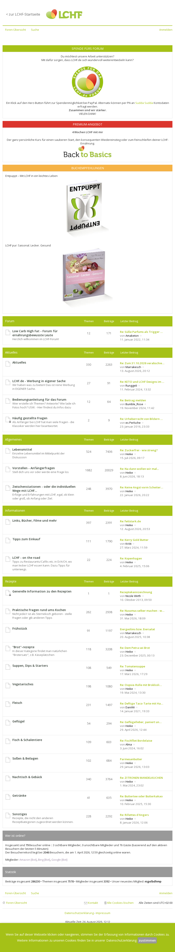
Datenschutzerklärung (79, 913)
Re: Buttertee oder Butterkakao (141, 796)
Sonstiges (19, 814)
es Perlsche (133, 423)
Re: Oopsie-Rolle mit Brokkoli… (141, 685)
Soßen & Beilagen (25, 758)
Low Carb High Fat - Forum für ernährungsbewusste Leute (35, 333)
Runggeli (131, 385)
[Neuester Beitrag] (140, 336)
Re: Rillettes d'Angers (134, 815)
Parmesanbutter (131, 759)
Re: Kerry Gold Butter (134, 540)
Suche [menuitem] (35, 30)
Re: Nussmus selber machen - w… (142, 611)
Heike (129, 454)
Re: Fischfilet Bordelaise (136, 740)
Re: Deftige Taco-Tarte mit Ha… (141, 703)
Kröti (128, 544)
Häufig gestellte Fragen (29, 418)
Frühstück (19, 628)
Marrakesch (133, 367)
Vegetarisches (22, 684)
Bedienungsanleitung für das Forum (39, 399)
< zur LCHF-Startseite (23, 14)
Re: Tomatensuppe (132, 666)
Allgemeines (13, 439)
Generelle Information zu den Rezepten (41, 591)
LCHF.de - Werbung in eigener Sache (39, 381)
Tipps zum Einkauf (26, 539)
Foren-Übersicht (16, 903)
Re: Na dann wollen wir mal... (139, 469)
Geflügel (18, 721)
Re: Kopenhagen (131, 558)
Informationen (15, 510)
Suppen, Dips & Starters (30, 666)
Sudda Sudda (144, 103)
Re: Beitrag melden (133, 400)
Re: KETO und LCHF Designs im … (142, 382)
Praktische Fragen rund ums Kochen (39, 610)
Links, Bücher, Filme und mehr (34, 520)
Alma (128, 744)
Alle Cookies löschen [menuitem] (120, 903)
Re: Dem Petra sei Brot (135, 648)
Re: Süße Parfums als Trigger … (141, 332)
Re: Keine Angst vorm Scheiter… (141, 487)
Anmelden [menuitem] (165, 30)
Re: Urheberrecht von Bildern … (141, 419)
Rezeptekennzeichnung (136, 592)
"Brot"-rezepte (23, 647)
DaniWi (130, 707)
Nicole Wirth (133, 596)
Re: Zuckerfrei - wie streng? (139, 450)
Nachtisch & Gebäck (27, 777)
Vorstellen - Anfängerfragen (33, 468)
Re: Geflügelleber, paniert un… (141, 722)
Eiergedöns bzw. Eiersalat (137, 629)
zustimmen (147, 940)
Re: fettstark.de (130, 521)
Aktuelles (11, 352)
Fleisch (17, 703)
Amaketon (132, 336)
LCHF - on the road (26, 558)
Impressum (103, 913)
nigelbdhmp (153, 881)
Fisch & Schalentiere (27, 740)
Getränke (19, 795)
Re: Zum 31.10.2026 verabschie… (142, 363)
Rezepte (10, 581)
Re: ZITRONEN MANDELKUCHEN (141, 778)
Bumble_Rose (134, 404)
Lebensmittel (22, 449)
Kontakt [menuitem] (93, 903)
